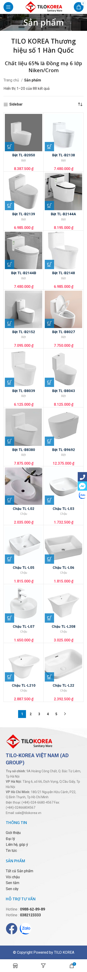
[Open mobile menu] (8, 7)
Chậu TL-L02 (23, 509)
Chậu (23, 513)
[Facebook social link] (82, 476)
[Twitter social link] (82, 486)
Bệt (23, 160)
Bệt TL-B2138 (63, 155)
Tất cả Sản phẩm (19, 871)
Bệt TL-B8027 (63, 332)
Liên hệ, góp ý (17, 844)
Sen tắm (12, 883)
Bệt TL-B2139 (23, 214)
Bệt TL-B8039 (23, 391)
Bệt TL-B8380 (23, 450)
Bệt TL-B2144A (63, 214)
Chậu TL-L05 (23, 568)
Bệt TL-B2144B (23, 273)
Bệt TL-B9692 (63, 450)
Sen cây (12, 889)
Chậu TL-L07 (23, 626)
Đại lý (10, 839)
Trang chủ (11, 80)
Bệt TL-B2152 (23, 332)
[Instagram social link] (82, 495)
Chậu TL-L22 (63, 685)
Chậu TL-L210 (23, 685)
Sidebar (16, 104)
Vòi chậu (13, 877)
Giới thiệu (13, 832)
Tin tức (11, 850)
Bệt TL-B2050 (23, 155)
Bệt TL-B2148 (63, 273)
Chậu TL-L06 (63, 568)
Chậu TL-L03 (63, 509)
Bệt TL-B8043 (63, 391)
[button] (9, 146)
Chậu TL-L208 (63, 626)
